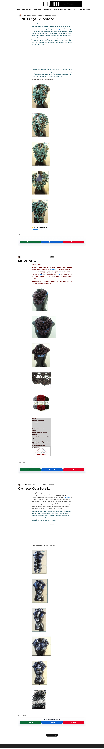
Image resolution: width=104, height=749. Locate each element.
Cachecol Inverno (22, 715)
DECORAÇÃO (56, 9)
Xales (19, 234)
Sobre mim (69, 9)
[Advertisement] (52, 57)
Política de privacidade (84, 9)
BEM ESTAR (40, 9)
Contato (75, 9)
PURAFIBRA (53, 269)
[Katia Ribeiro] (52, 4)
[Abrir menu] (7, 10)
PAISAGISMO (63, 9)
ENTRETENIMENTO (48, 9)
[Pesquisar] (101, 9)
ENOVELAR (67, 497)
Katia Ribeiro (26, 15)
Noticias (52, 256)
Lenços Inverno (21, 462)
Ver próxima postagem (52, 735)
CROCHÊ (18, 9)
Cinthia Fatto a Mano (59, 29)
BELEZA (35, 9)
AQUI (41, 274)
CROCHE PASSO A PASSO (27, 9)
